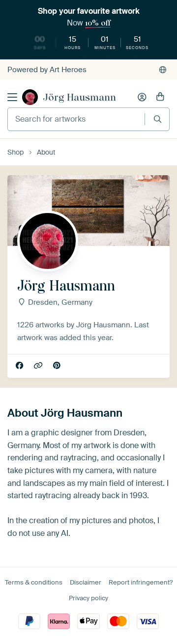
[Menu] (12, 97)
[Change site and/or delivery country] (163, 69)
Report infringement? (141, 582)
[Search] (157, 119)
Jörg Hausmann (79, 97)
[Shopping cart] (160, 97)
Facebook (20, 366)
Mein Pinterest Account (58, 366)
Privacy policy (88, 598)
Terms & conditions (33, 582)
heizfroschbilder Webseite (39, 366)
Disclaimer (85, 582)
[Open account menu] (142, 97)
